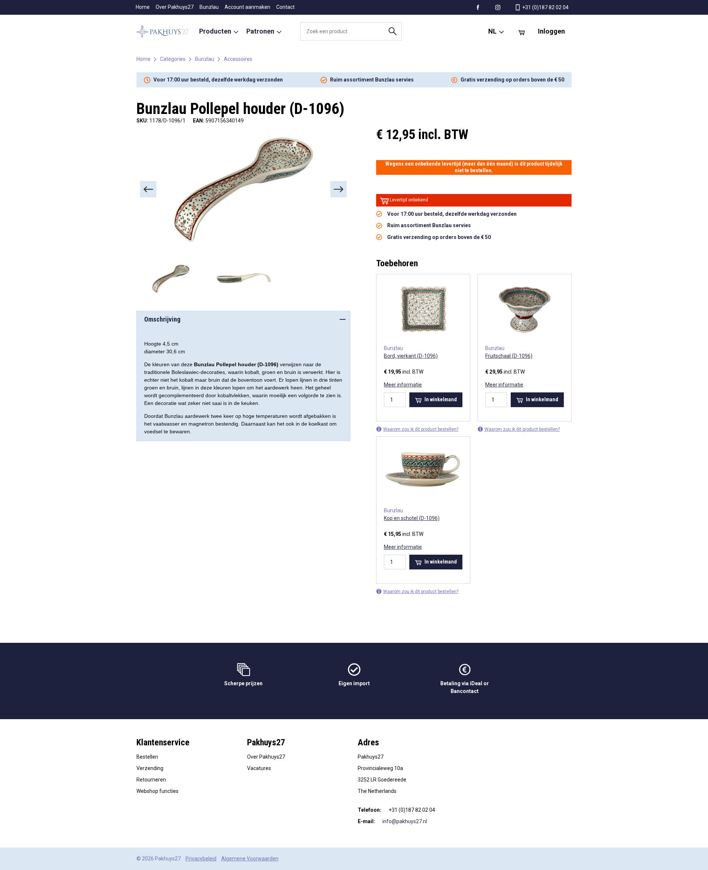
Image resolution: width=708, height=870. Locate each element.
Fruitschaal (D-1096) (508, 356)
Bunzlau (209, 7)
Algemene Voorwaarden (249, 859)
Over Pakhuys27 (175, 7)
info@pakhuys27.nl (404, 821)
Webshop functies (157, 791)
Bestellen (147, 757)
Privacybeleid (200, 859)
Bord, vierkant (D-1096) (411, 356)
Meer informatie (403, 385)
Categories (172, 59)
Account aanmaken (247, 7)
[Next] (338, 189)
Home (143, 7)
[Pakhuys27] (162, 31)
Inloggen (551, 31)
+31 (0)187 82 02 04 (545, 7)
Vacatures (259, 768)
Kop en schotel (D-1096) (412, 518)
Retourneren (151, 780)
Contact (285, 7)
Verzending (149, 768)
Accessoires (238, 59)
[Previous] (148, 189)
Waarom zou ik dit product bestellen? (420, 429)
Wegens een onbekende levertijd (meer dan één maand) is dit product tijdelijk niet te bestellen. (473, 167)
